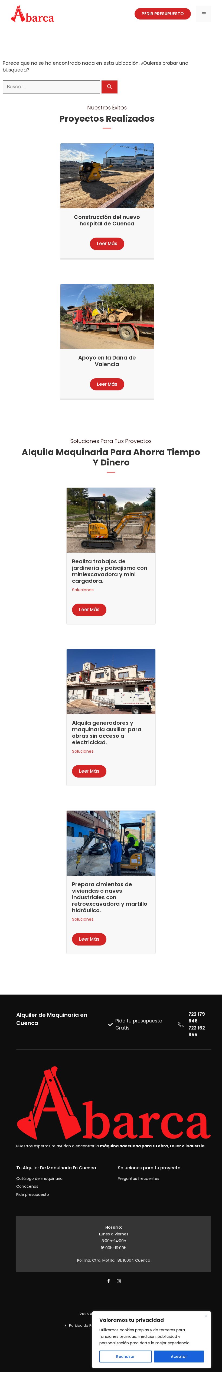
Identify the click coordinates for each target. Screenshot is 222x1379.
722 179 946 (196, 1017)
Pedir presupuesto (163, 14)
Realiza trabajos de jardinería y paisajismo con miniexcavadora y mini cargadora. (109, 571)
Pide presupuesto (32, 1194)
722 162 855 (196, 1031)
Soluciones (83, 590)
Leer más (107, 243)
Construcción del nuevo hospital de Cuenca (107, 220)
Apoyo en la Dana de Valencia (107, 361)
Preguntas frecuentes (138, 1178)
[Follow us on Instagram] (118, 1281)
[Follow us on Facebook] (108, 1281)
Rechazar (125, 1356)
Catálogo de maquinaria (39, 1178)
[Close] (205, 1316)
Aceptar (179, 1356)
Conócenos (27, 1186)
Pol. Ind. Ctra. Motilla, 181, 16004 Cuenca (113, 1260)
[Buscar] (109, 86)
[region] (151, 1339)
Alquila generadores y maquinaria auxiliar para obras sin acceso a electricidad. (106, 732)
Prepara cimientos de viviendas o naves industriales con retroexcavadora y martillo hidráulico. (109, 897)
